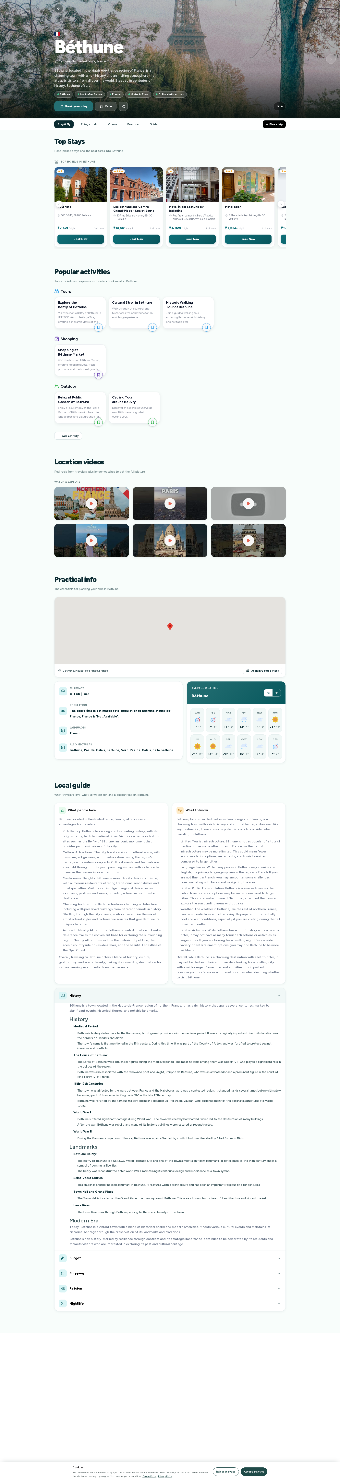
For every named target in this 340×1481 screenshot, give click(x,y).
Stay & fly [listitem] (63, 124)
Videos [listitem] (112, 124)
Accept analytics (254, 1471)
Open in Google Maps (265, 670)
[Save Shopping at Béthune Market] (98, 375)
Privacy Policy (165, 1476)
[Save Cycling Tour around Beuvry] (152, 422)
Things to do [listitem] (89, 124)
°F (276, 692)
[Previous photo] (9, 59)
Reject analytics (225, 1471)
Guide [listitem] (154, 124)
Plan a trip (276, 124)
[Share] (123, 106)
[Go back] (58, 8)
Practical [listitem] (133, 124)
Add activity (70, 435)
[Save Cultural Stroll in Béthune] (152, 327)
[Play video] (91, 503)
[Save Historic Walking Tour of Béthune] (206, 327)
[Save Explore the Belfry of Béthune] (98, 327)
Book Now (80, 238)
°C (268, 692)
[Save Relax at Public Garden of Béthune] (98, 422)
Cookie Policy (149, 1476)
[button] (80, 207)
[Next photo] (331, 59)
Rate (108, 106)
